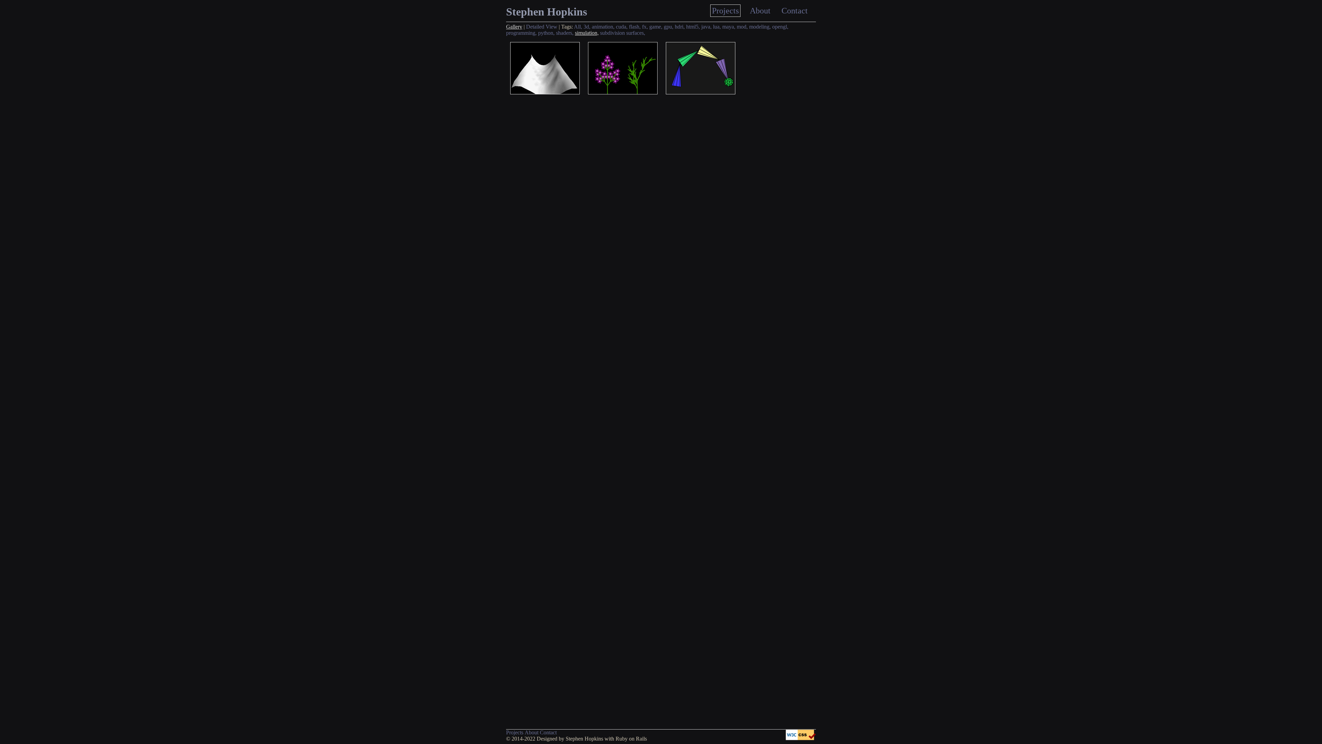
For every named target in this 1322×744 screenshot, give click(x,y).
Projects (725, 10)
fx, (645, 27)
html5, (693, 27)
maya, (728, 27)
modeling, (760, 27)
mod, (742, 27)
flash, (635, 27)
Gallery (514, 27)
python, (546, 33)
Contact (794, 10)
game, (655, 27)
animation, (603, 27)
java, (706, 27)
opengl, (780, 27)
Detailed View (541, 27)
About (760, 10)
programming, (521, 33)
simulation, (587, 33)
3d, (587, 27)
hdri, (680, 27)
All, (578, 27)
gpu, (668, 27)
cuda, (622, 27)
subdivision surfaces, (622, 33)
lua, (717, 27)
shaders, (565, 33)
